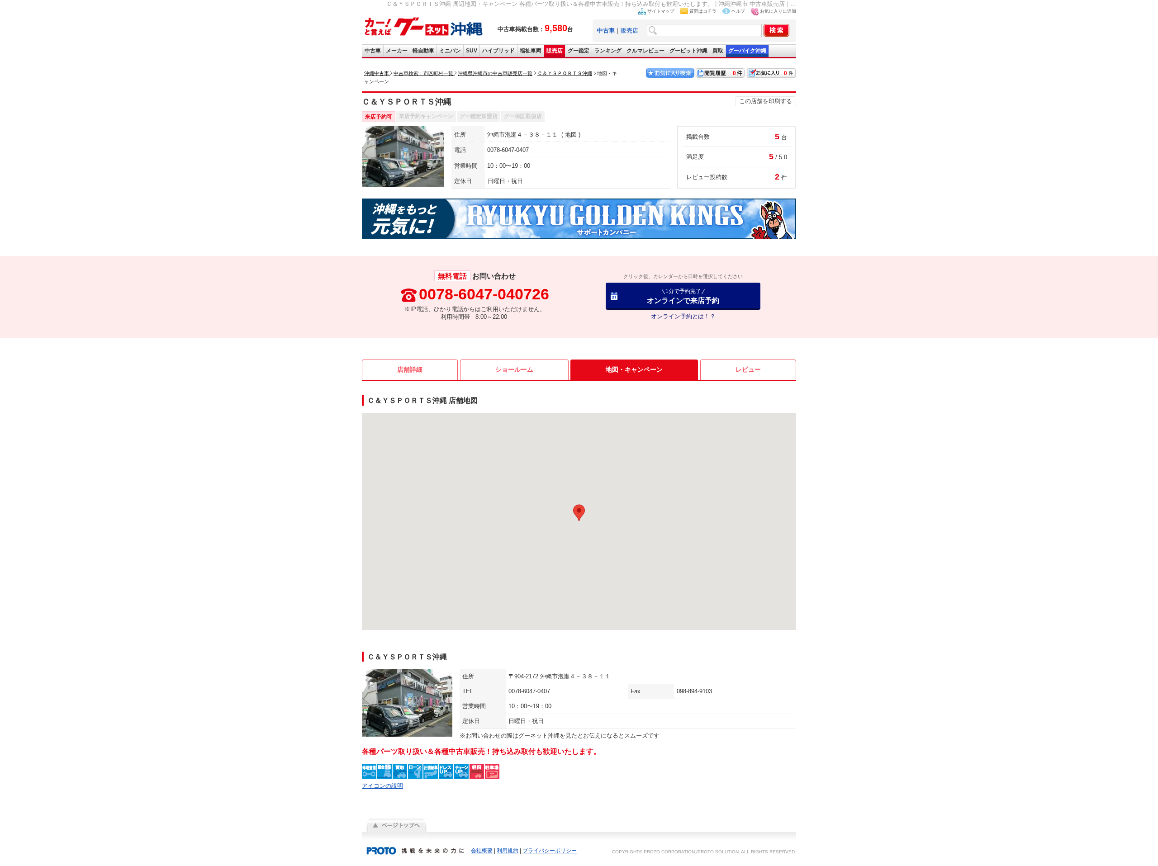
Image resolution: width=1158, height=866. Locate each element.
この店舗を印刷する (765, 101)
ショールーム (514, 369)
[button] (579, 512)
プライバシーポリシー (549, 850)
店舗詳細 (409, 369)
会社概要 (482, 850)
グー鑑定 (578, 50)
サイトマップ (660, 11)
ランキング (608, 50)
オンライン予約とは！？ (683, 316)
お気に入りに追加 (778, 11)
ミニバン (450, 50)
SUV (471, 50)
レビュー (748, 369)
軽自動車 (423, 50)
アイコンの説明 (382, 785)
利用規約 (507, 850)
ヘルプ (738, 11)
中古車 (373, 50)
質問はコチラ (703, 11)
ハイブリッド (498, 50)
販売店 (629, 30)
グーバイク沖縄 (747, 50)
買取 (717, 50)
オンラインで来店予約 (683, 296)
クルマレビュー (645, 50)
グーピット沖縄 (688, 50)
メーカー (397, 50)
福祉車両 (530, 50)
